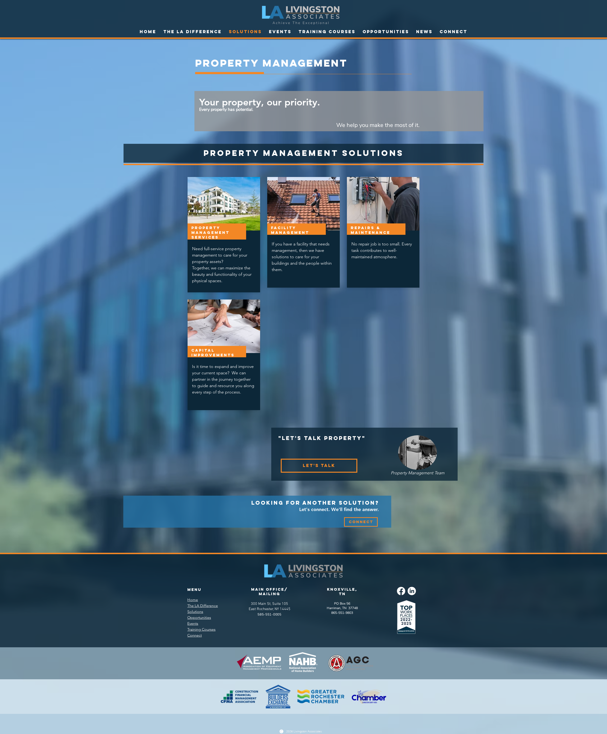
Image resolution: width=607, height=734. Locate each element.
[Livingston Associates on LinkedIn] (412, 591)
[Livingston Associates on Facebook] (401, 591)
